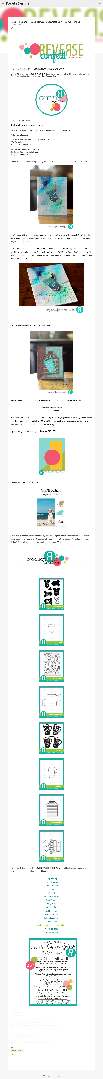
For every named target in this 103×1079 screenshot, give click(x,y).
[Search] (32, 3)
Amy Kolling (51, 878)
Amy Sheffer (51, 907)
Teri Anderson (51, 932)
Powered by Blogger (52, 1076)
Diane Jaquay (51, 886)
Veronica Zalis (51, 929)
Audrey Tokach (51, 904)
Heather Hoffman (51, 896)
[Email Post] (12, 1048)
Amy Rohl (51, 893)
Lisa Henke (52, 889)
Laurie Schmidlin (51, 918)
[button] (12, 28)
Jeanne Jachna (51, 914)
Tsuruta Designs (18, 3)
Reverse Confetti (17, 1050)
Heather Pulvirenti (51, 882)
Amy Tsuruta (51, 900)
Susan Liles (51, 922)
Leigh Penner (51, 911)
